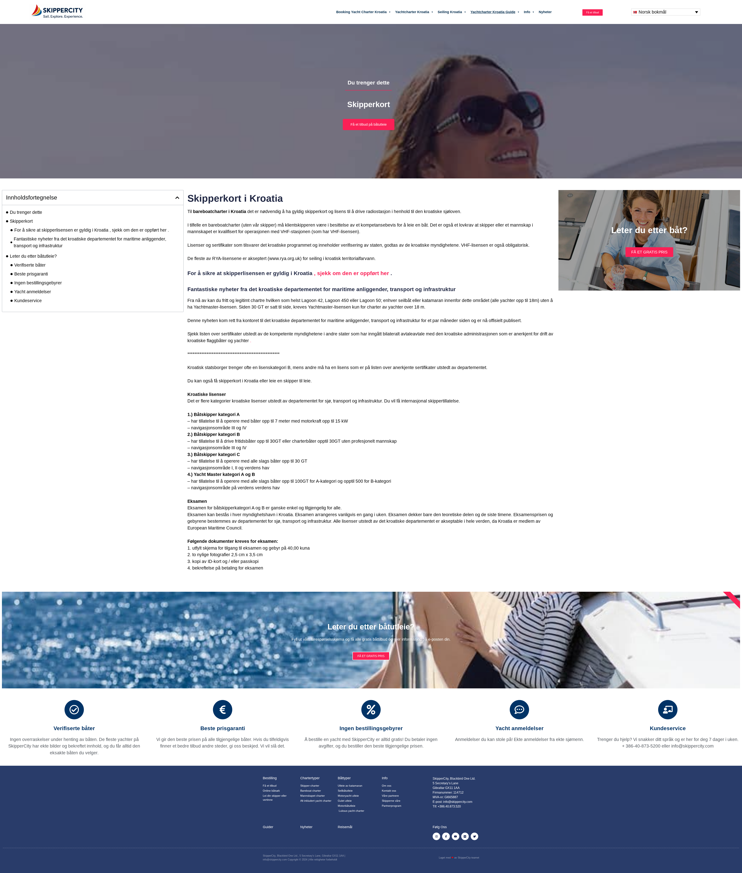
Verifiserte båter (30, 265)
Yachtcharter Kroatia (412, 12)
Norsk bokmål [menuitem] (652, 11)
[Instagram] (436, 836)
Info (527, 12)
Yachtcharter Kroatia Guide (493, 12)
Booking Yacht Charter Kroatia (361, 12)
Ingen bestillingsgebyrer (38, 282)
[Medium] (465, 836)
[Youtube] (455, 836)
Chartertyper (310, 778)
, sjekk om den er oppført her (351, 273)
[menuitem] (665, 12)
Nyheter (545, 12)
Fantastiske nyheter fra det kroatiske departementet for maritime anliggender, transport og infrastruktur (90, 242)
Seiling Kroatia (450, 12)
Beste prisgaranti (31, 273)
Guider (268, 827)
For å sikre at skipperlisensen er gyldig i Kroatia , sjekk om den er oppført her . (91, 230)
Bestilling (270, 778)
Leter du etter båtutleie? (33, 256)
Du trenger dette (26, 212)
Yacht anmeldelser (32, 291)
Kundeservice (28, 300)
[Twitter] (474, 836)
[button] (177, 197)
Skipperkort (21, 221)
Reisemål (345, 827)
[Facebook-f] (446, 836)
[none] (665, 12)
